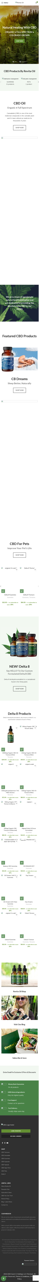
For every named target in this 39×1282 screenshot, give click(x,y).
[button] (3, 591)
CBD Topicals (5, 1164)
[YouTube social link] (7, 1143)
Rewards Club (5, 1189)
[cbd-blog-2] (19, 1008)
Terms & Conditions (22, 1276)
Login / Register (16, 1131)
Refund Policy (5, 1198)
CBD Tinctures (5, 1152)
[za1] (19, 975)
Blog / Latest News (6, 1202)
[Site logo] (19, 2)
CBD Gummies (5, 1158)
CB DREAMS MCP (28, 866)
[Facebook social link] (2, 1143)
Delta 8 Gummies (10, 595)
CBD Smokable (5, 1155)
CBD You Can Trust (7, 1195)
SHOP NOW (19, 41)
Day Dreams (29, 902)
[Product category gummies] (10, 82)
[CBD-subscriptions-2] (19, 1041)
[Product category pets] (29, 82)
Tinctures (32, 597)
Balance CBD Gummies (10, 866)
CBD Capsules (5, 1161)
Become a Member (15, 1136)
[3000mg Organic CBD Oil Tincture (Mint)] (10, 734)
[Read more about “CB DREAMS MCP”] (22, 863)
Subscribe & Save (6, 1192)
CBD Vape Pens (6, 1168)
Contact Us (4, 1205)
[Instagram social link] (5, 1143)
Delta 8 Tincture (28, 595)
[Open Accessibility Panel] (3, 1278)
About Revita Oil (6, 1186)
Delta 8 (3, 1174)
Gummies (10, 597)
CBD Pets (4, 1171)
